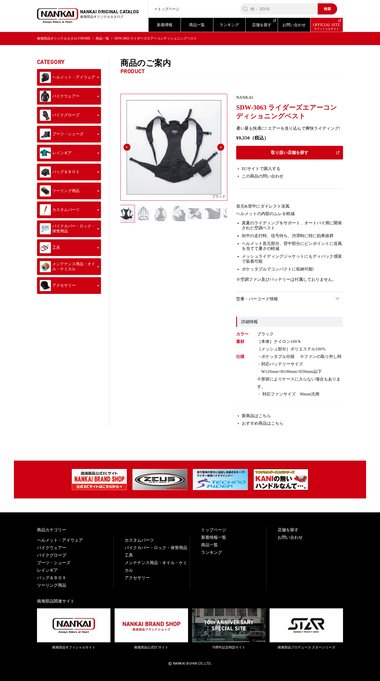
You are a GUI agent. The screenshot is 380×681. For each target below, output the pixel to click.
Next (221, 213)
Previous (126, 213)
